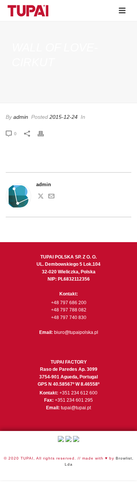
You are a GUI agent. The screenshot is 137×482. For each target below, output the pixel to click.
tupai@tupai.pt (76, 407)
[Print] (44, 133)
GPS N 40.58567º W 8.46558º (68, 384)
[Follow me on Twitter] (41, 197)
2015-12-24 (63, 117)
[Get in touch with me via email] (51, 197)
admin (20, 117)
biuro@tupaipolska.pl (76, 332)
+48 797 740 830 (68, 317)
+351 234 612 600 (78, 393)
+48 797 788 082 (68, 310)
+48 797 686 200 (68, 302)
